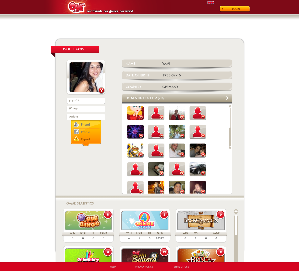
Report (85, 139)
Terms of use (180, 267)
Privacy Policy (144, 267)
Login (236, 9)
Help (113, 267)
